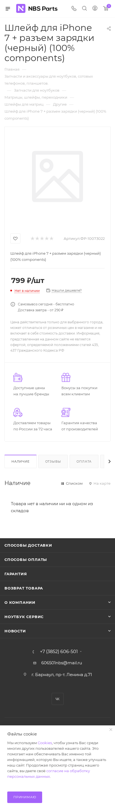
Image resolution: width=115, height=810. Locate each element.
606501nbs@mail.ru (61, 662)
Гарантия (15, 574)
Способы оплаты (25, 559)
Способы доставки (28, 545)
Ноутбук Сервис (24, 616)
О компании (19, 602)
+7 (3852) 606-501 (59, 651)
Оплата (84, 461)
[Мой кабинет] (94, 8)
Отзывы (53, 461)
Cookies (45, 743)
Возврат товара (23, 588)
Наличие (20, 461)
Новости (15, 631)
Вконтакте (58, 699)
